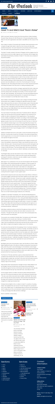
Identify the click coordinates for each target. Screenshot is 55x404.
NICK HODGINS (14, 32)
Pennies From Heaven (5, 304)
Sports (10, 13)
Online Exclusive (6, 378)
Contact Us (23, 366)
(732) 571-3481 (43, 393)
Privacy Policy (23, 378)
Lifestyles (29, 11)
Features (23, 11)
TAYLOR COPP (17, 326)
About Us (22, 365)
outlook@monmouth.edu (46, 396)
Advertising (23, 375)
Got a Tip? (17, 14)
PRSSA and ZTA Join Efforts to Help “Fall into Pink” (19, 321)
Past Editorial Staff (25, 373)
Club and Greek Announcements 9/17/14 (31, 305)
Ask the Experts (6, 380)
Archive (22, 376)
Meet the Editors (24, 371)
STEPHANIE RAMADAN (5, 309)
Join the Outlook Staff (25, 368)
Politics (4, 13)
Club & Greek (4, 28)
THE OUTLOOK (29, 310)
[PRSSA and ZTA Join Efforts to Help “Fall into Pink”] (19, 308)
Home (3, 11)
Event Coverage (24, 370)
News (9, 11)
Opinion (16, 11)
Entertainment (38, 11)
